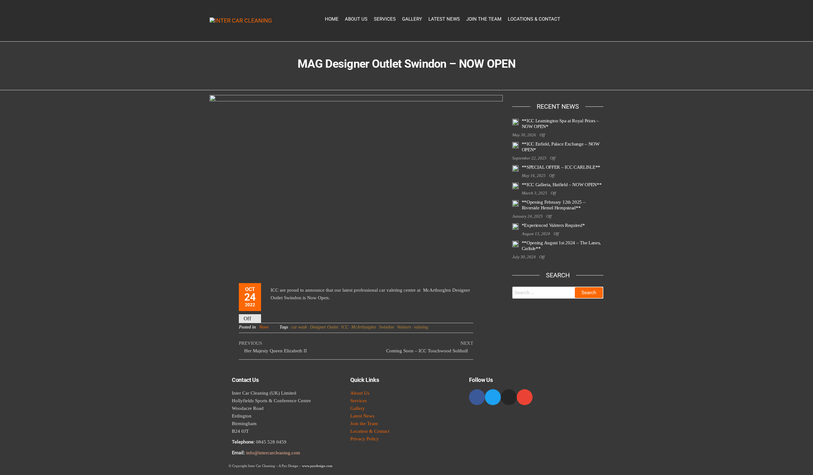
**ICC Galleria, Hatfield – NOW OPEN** (562, 184)
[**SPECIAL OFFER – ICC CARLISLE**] (515, 168)
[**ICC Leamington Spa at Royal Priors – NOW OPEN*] (515, 122)
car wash (299, 327)
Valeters (404, 327)
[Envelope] (525, 397)
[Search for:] (558, 293)
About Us (356, 19)
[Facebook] (477, 397)
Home (332, 19)
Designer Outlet (324, 327)
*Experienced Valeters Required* (553, 225)
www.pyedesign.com (317, 466)
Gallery (412, 19)
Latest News (444, 19)
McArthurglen (363, 327)
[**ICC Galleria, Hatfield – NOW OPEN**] (515, 185)
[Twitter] (493, 397)
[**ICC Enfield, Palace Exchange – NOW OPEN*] (515, 145)
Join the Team (483, 19)
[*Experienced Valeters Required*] (515, 226)
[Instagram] (509, 397)
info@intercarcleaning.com (273, 452)
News (263, 327)
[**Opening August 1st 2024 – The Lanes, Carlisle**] (515, 244)
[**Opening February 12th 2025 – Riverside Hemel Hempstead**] (515, 203)
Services (385, 19)
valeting (421, 327)
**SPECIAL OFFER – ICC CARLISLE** (561, 167)
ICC (344, 327)
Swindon (386, 327)
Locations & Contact (534, 19)
